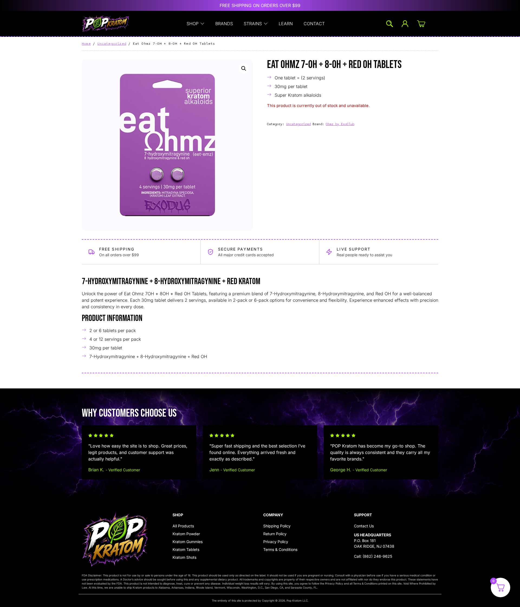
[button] (244, 68)
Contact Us (364, 526)
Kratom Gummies (188, 541)
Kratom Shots (184, 557)
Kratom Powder (186, 533)
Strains (253, 23)
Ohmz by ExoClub (340, 124)
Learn (286, 23)
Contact (314, 23)
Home (86, 43)
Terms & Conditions (280, 549)
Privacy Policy (275, 541)
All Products (183, 526)
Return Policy (275, 533)
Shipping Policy (277, 526)
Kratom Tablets (186, 549)
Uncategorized (111, 43)
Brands (224, 23)
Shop (193, 23)
